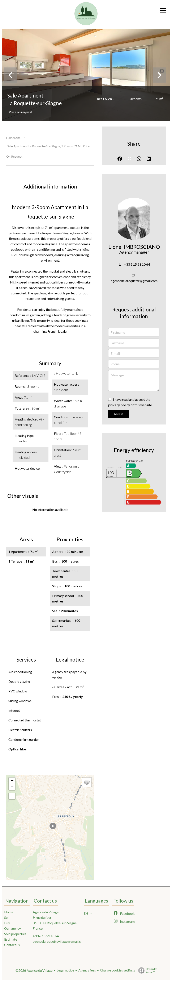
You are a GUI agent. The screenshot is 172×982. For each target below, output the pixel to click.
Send (118, 414)
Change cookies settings (117, 970)
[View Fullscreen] (12, 796)
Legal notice (65, 970)
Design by (151, 970)
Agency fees (87, 970)
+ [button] (12, 780)
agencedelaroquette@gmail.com (134, 281)
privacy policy (119, 405)
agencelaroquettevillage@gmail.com (59, 941)
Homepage (13, 138)
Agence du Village (46, 912)
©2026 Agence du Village (34, 970)
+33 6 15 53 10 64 (137, 264)
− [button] (12, 787)
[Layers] (86, 782)
